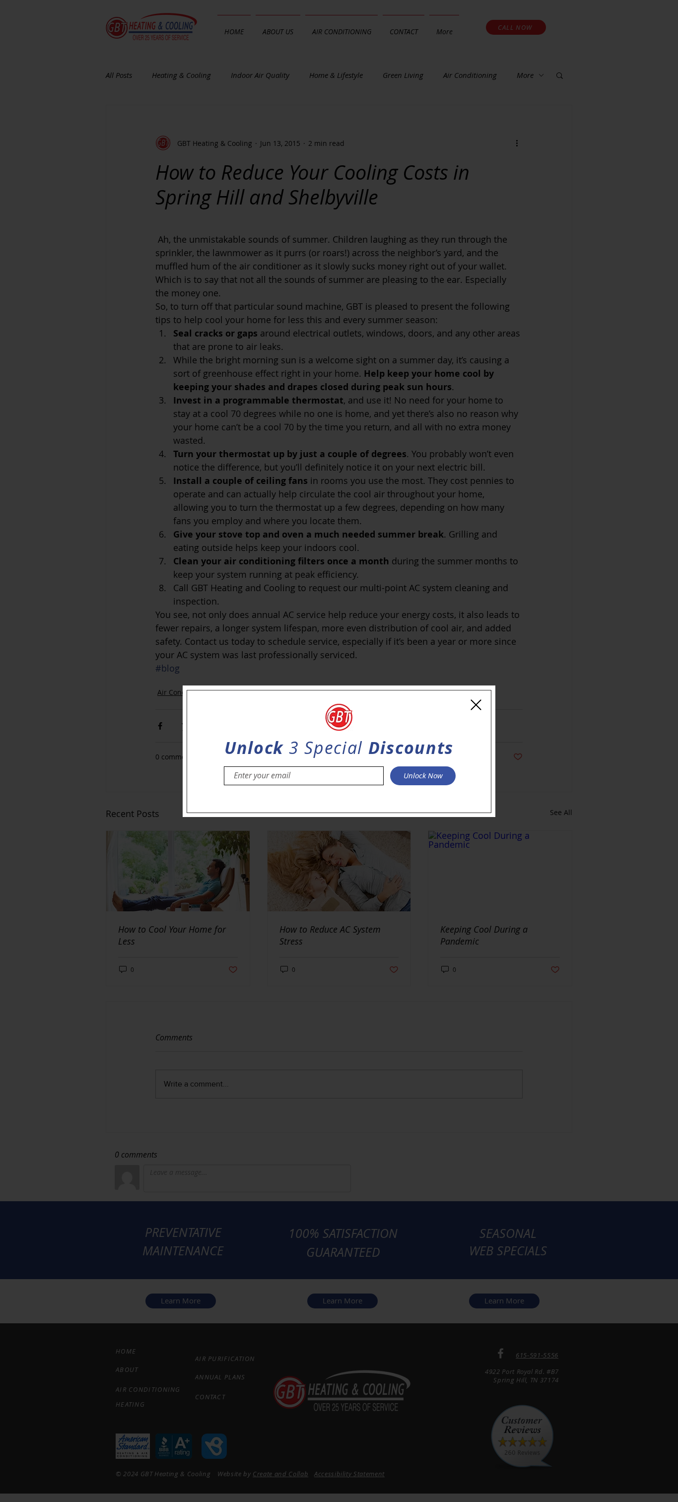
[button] (476, 704)
